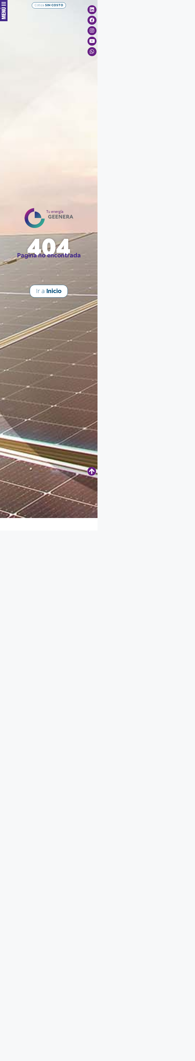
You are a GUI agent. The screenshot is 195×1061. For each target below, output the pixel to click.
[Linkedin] (92, 9)
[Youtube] (92, 41)
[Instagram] (92, 30)
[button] (49, 5)
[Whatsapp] (92, 51)
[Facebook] (92, 20)
